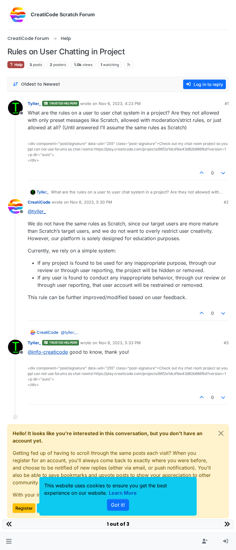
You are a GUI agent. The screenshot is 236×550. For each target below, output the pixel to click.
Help (18, 64)
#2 (226, 202)
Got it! (118, 505)
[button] (8, 541)
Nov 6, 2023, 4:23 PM (120, 103)
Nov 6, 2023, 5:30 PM (91, 202)
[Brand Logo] (18, 14)
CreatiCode (39, 202)
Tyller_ (34, 103)
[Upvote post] (201, 172)
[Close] (221, 433)
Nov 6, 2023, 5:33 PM (120, 342)
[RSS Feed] (128, 64)
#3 (226, 342)
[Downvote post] (223, 172)
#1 (227, 103)
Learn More (123, 493)
